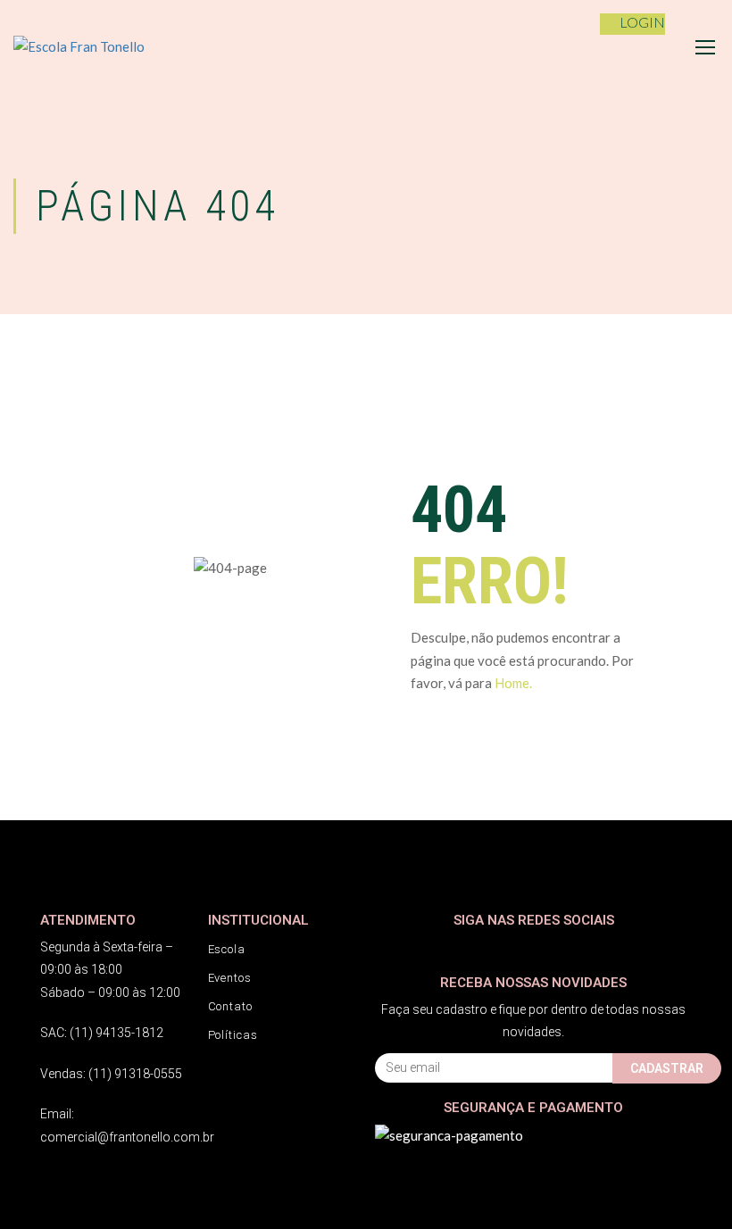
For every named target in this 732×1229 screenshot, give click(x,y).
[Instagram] (422, 947)
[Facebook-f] (386, 947)
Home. (513, 683)
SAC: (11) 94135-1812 (101, 1033)
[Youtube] (457, 947)
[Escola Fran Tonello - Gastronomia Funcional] (102, 47)
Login (642, 21)
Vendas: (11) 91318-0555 (111, 1074)
